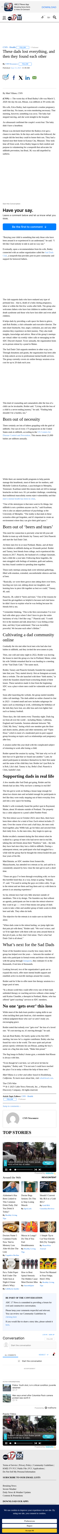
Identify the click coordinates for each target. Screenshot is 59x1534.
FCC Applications (36, 1468)
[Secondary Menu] (6, 17)
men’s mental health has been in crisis (19, 499)
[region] (29, 1371)
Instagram (27, 961)
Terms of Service (10, 1465)
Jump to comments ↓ (12, 1106)
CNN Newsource (11, 64)
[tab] (10, 1355)
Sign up (51, 1334)
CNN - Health (27, 1096)
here (7, 1325)
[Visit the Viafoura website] (50, 1408)
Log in (45, 1334)
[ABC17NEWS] (18, 17)
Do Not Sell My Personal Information (19, 1472)
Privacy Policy (25, 1465)
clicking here (11, 1317)
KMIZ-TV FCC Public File (15, 1468)
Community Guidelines (43, 1465)
